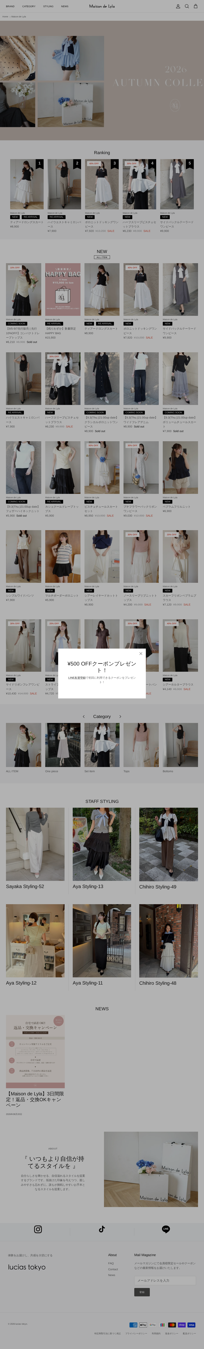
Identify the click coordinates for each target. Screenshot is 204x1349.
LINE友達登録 (77, 677)
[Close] (140, 653)
